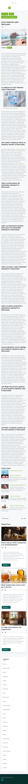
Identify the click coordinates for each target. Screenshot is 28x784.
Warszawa (15, 108)
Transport (5, 742)
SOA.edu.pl (4, 14)
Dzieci (4, 672)
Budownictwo (6, 668)
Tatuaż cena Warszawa (15, 496)
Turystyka (5, 746)
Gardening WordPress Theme (7, 777)
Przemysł (5, 722)
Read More (5, 566)
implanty (19, 149)
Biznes (4, 664)
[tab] (9, 8)
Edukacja (5, 676)
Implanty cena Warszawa (15, 475)
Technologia (6, 738)
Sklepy (4, 730)
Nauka (4, 701)
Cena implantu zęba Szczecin (16, 470)
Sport (4, 734)
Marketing (5, 688)
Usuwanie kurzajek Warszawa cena (17, 484)
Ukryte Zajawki (6, 751)
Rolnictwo (5, 726)
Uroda (4, 755)
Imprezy (5, 684)
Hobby (4, 680)
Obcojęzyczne (6, 709)
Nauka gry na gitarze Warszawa (17, 505)
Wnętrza (5, 763)
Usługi (4, 759)
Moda (4, 693)
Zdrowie (11, 14)
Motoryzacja (6, 697)
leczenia (20, 164)
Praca (4, 713)
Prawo (4, 717)
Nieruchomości (6, 705)
